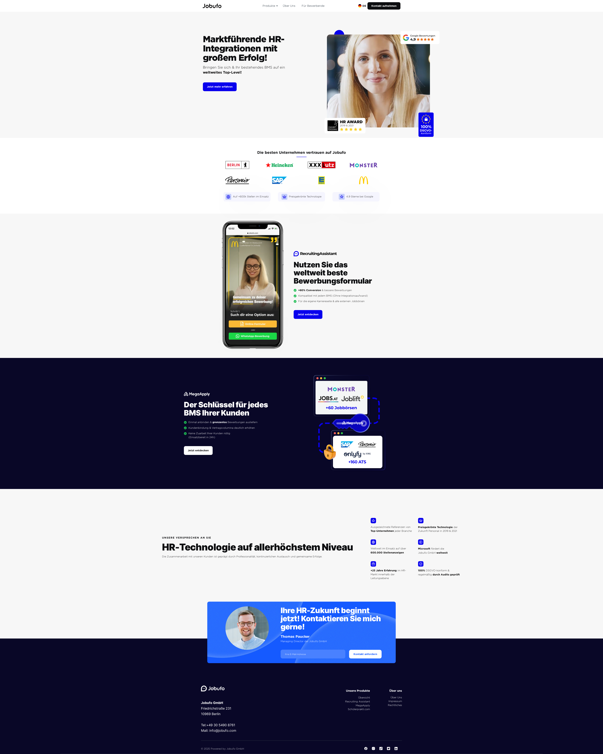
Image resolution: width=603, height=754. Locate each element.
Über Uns (289, 5)
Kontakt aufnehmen (384, 5)
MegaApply (363, 705)
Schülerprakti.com (359, 709)
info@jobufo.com (222, 731)
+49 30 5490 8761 (220, 725)
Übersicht (364, 697)
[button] (270, 6)
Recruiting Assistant (357, 701)
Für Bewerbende (313, 5)
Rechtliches (395, 705)
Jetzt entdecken (308, 314)
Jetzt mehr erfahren (220, 86)
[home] (212, 6)
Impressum (395, 701)
